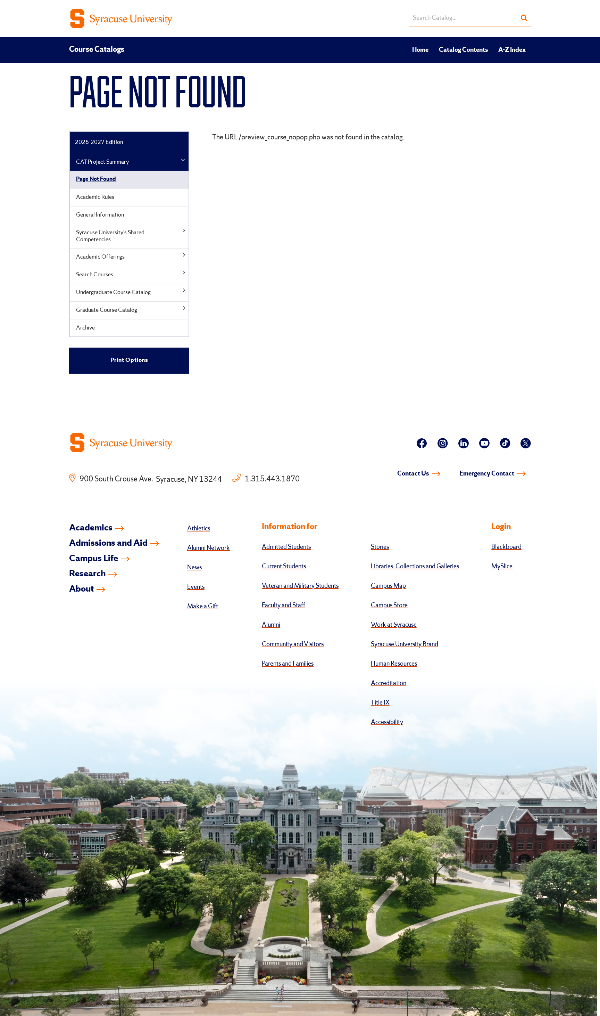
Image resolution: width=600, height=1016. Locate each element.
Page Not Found (96, 179)
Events (196, 587)
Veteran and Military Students (300, 586)
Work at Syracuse (394, 625)
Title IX (380, 703)
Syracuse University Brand (404, 644)
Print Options (129, 360)
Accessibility (387, 722)
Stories (380, 547)
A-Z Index (512, 50)
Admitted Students (286, 547)
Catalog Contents (463, 50)
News (194, 567)
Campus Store (389, 605)
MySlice (501, 566)
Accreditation (388, 683)
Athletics (198, 529)
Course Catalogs (96, 50)
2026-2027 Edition (99, 142)
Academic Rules (95, 197)
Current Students (284, 566)
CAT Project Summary (102, 162)
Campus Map (388, 586)
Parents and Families (288, 664)
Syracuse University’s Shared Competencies (110, 236)
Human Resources (394, 664)
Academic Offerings (100, 257)
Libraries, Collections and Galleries (415, 566)
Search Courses (94, 274)
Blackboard (506, 547)
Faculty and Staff (283, 605)
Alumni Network (208, 548)
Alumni (271, 625)
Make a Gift (202, 606)
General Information (100, 215)
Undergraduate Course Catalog (113, 292)
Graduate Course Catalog (106, 310)
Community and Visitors (293, 644)
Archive (85, 328)
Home (420, 50)
